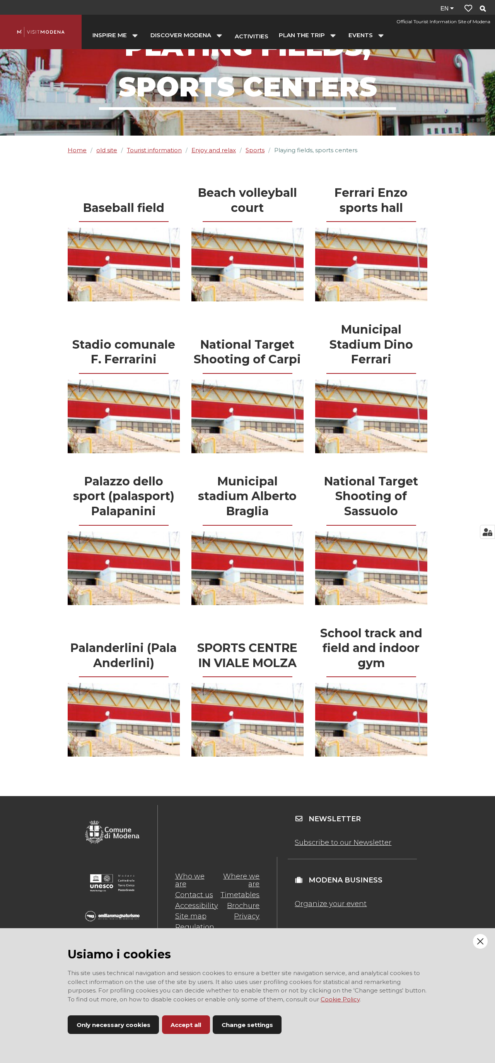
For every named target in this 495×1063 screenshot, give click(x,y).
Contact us (194, 895)
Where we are (241, 880)
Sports (255, 150)
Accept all (186, 1025)
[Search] (482, 9)
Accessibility (196, 905)
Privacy (246, 916)
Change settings (247, 1025)
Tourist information (154, 150)
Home (77, 150)
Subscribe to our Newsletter (343, 842)
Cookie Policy (340, 999)
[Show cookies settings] (487, 532)
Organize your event (331, 904)
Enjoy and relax (213, 150)
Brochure (243, 905)
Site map (191, 916)
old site (106, 150)
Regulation (194, 927)
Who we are (190, 880)
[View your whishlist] (468, 8)
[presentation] (124, 264)
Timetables (239, 895)
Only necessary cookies (113, 1025)
